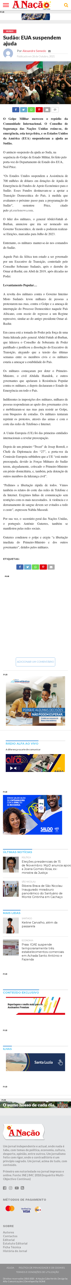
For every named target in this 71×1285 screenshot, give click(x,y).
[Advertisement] (35, 616)
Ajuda (10, 1267)
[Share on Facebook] (15, 109)
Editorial (9, 1240)
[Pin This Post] (39, 109)
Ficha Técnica (12, 1247)
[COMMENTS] (55, 109)
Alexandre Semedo (34, 51)
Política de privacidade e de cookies (42, 1267)
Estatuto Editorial (15, 1243)
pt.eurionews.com (21, 210)
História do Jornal (15, 1251)
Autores (8, 1232)
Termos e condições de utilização (37, 1272)
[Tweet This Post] (23, 109)
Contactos (10, 1236)
